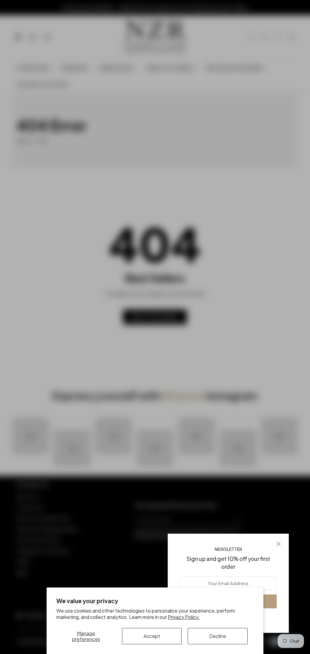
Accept (151, 636)
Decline (217, 636)
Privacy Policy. (184, 617)
